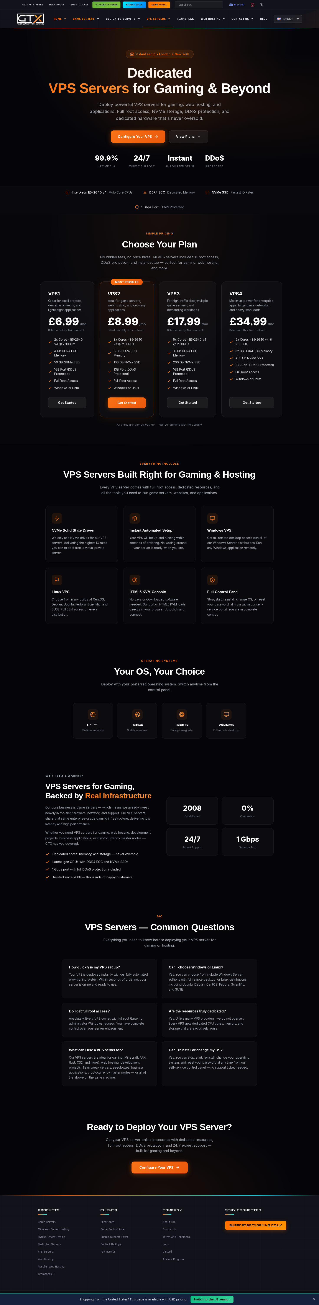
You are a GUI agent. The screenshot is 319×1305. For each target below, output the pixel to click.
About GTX (169, 1222)
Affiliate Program (173, 1259)
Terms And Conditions (176, 1237)
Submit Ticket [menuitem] (79, 4)
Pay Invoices (107, 1252)
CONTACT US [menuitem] (240, 19)
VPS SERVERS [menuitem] (156, 19)
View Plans (185, 136)
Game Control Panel (112, 1229)
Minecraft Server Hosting (53, 1229)
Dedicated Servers (49, 1244)
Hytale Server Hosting (51, 1237)
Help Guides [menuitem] (57, 4)
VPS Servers (45, 1252)
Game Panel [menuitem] (159, 4)
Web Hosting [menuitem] (210, 19)
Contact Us (169, 1229)
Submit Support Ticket (114, 1237)
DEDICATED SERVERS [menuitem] (121, 19)
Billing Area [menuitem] (134, 4)
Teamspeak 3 (46, 1274)
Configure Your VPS (135, 136)
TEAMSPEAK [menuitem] (185, 19)
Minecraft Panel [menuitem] (106, 4)
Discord (167, 1252)
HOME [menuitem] (58, 19)
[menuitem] (288, 19)
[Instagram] (252, 5)
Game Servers (47, 1222)
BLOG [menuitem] (264, 19)
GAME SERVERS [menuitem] (84, 19)
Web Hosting (46, 1259)
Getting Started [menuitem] (32, 4)
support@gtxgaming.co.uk (255, 1225)
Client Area (107, 1222)
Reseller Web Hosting (51, 1267)
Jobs (166, 1244)
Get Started (67, 402)
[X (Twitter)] (262, 5)
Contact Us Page (110, 1244)
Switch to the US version (212, 1299)
